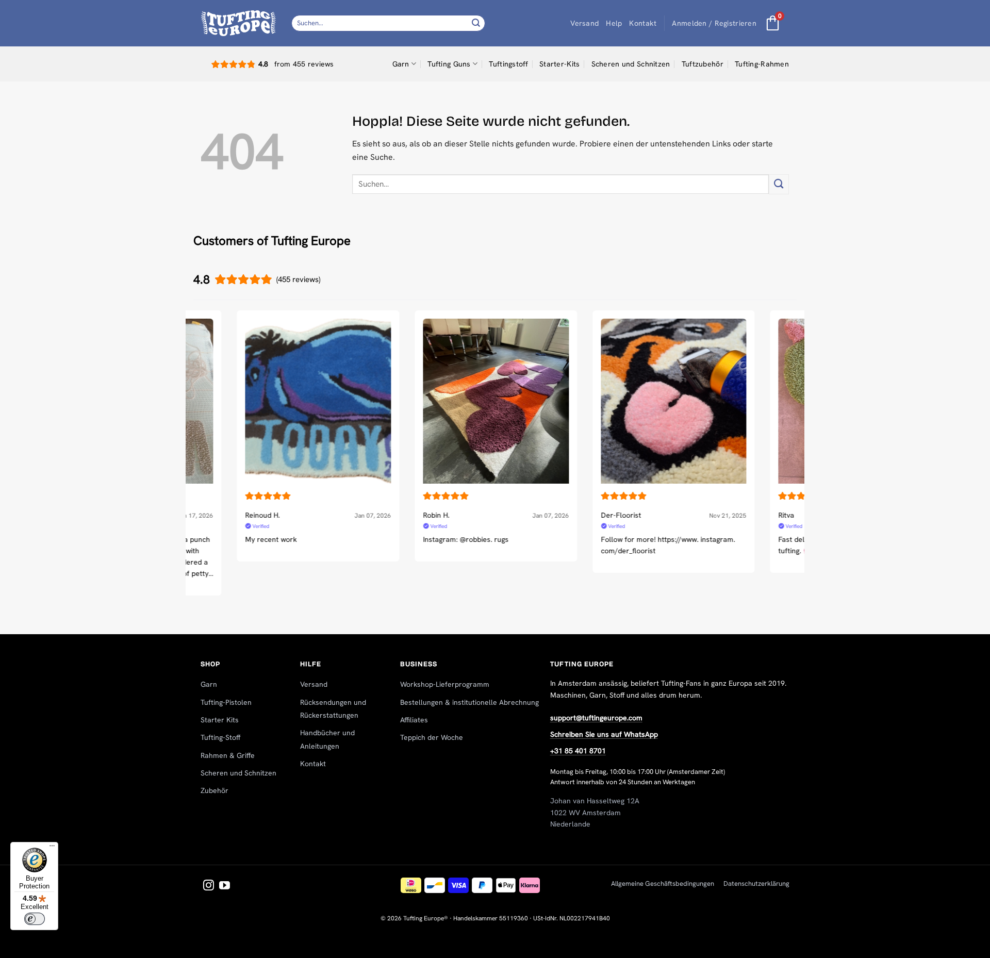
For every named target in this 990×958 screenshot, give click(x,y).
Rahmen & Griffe (228, 755)
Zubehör (214, 790)
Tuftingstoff (508, 64)
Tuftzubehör (702, 64)
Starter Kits (220, 719)
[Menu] (52, 848)
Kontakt (642, 23)
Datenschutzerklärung (756, 883)
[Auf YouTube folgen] (224, 886)
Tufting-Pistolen (226, 702)
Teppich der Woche (431, 737)
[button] (714, 23)
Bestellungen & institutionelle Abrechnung (469, 702)
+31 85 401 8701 (578, 750)
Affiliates (414, 719)
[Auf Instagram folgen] (208, 886)
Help (614, 23)
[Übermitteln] (476, 22)
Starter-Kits (559, 64)
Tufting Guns (448, 64)
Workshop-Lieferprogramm (444, 684)
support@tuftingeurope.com (596, 717)
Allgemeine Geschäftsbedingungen (662, 883)
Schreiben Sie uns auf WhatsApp (604, 734)
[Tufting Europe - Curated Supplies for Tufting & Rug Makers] (238, 23)
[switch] (34, 919)
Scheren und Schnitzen (630, 64)
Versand (584, 23)
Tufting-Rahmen (762, 64)
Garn (400, 64)
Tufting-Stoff (220, 737)
